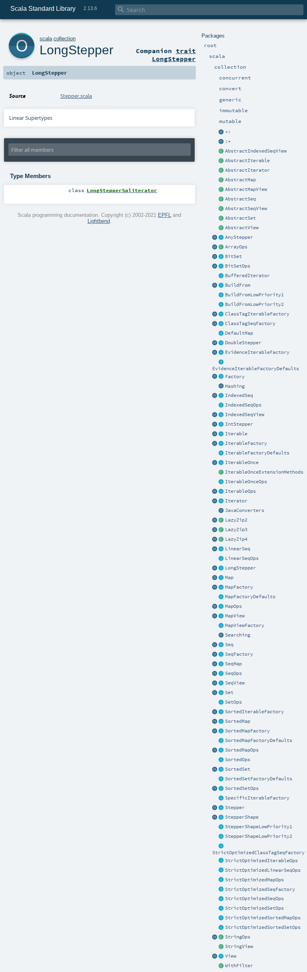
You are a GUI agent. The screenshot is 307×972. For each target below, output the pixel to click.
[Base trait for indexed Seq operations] (221, 405)
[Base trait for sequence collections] (221, 645)
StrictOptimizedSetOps (254, 908)
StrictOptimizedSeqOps (254, 898)
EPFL (164, 215)
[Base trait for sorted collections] (221, 760)
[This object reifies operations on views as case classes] (215, 956)
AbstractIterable (247, 160)
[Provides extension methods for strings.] (221, 937)
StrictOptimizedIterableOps (261, 860)
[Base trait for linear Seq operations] (221, 558)
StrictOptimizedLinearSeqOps (263, 870)
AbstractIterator (247, 170)
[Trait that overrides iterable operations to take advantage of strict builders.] (221, 861)
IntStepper (239, 424)
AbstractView (242, 227)
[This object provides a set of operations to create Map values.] (215, 578)
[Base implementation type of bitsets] (221, 266)
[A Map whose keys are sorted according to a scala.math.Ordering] (221, 721)
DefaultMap (239, 333)
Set (229, 692)
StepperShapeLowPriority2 (258, 836)
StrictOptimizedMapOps (254, 880)
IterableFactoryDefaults (257, 453)
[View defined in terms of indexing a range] (221, 415)
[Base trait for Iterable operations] (221, 491)
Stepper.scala (76, 95)
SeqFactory (239, 654)
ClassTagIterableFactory (257, 314)
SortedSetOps (242, 788)
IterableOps (240, 491)
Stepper (235, 807)
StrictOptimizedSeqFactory (260, 889)
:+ (228, 141)
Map (229, 577)
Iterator (236, 501)
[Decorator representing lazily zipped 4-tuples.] (221, 539)
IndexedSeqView (244, 414)
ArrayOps (236, 247)
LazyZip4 (236, 539)
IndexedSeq (239, 395)
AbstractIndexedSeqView (256, 151)
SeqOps (233, 673)
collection (65, 39)
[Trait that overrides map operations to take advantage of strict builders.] (221, 880)
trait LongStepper (174, 55)
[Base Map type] (221, 578)
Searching (237, 635)
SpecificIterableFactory (257, 798)
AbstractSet (240, 218)
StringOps (237, 937)
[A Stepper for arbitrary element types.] (221, 237)
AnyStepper (239, 237)
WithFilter (239, 965)
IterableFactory (246, 443)
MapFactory (239, 587)
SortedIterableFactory (254, 711)
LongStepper (240, 568)
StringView (239, 946)
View (230, 956)
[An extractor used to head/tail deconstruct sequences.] (221, 132)
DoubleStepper (243, 342)
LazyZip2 (236, 520)
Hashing (235, 386)
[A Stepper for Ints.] (221, 424)
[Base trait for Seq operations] (221, 673)
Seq (229, 644)
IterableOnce (242, 462)
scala (46, 39)
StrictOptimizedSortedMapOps (263, 917)
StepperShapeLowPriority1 (258, 826)
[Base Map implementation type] (221, 606)
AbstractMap (240, 179)
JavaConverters (244, 510)
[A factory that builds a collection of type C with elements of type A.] (221, 377)
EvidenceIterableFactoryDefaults (255, 368)
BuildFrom (237, 285)
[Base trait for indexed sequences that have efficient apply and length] (221, 396)
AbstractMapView (246, 189)
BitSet (233, 256)
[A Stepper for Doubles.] (221, 343)
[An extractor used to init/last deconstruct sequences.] (221, 142)
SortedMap (237, 721)
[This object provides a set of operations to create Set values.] (215, 693)
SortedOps (237, 759)
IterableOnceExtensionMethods (264, 472)
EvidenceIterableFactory (257, 352)
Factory (235, 376)
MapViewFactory (244, 625)
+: (228, 132)
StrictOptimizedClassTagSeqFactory (258, 852)
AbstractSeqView (246, 208)
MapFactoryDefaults (250, 596)
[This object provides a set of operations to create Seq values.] (215, 645)
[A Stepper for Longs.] (221, 568)
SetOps (233, 702)
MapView (235, 616)
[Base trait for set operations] (221, 702)
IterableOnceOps (246, 481)
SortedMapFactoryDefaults (258, 740)
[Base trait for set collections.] (221, 693)
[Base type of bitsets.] (221, 257)
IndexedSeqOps (243, 405)
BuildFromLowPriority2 (254, 304)
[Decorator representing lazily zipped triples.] (221, 530)
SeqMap (233, 664)
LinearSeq (237, 548)
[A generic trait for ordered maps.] (221, 664)
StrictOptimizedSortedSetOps (263, 927)
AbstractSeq (240, 199)
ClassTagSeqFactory (250, 323)
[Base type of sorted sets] (221, 769)
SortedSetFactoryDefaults (258, 779)
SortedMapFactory (247, 731)
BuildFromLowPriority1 (254, 295)
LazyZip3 (236, 529)
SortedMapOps (242, 750)
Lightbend (99, 221)
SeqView (235, 683)
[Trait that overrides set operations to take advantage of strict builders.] (221, 908)
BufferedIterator (247, 275)
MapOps (233, 606)
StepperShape (242, 817)
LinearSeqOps (242, 558)
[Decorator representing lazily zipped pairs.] (221, 520)
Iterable (236, 433)
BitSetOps (237, 266)
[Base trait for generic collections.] (221, 434)
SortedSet (237, 769)
